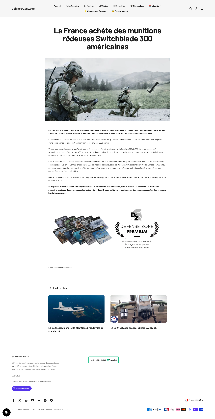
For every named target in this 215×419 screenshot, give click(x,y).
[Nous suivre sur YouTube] (32, 400)
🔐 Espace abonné (120, 11)
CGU (18, 375)
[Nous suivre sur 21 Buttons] (51, 400)
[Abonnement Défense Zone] (107, 230)
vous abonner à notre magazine (73, 186)
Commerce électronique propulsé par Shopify (50, 409)
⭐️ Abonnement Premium (95, 11)
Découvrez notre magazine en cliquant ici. (39, 369)
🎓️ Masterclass (137, 6)
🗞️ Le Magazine (72, 6)
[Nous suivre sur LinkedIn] (38, 400)
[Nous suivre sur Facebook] (13, 400)
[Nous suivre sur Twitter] (19, 400)
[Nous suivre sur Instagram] (26, 400)
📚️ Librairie (154, 6)
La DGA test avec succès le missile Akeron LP (134, 327)
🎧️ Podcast (89, 6)
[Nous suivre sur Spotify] (45, 400)
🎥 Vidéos (103, 6)
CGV (13, 375)
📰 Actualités (119, 6)
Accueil (57, 6)
